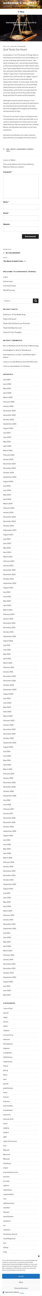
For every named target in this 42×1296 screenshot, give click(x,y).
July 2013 (6, 986)
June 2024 (7, 490)
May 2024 (7, 495)
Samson (6, 1212)
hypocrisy (7, 1115)
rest (4, 1199)
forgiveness (7, 1062)
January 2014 (8, 960)
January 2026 (8, 406)
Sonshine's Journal (20, 3)
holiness (6, 1101)
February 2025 (8, 455)
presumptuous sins (10, 1172)
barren (5, 1022)
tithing (5, 1247)
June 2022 (7, 597)
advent (6, 1013)
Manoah (6, 1150)
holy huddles (8, 1106)
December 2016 (9, 818)
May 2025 (7, 442)
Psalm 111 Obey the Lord (12, 328)
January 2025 (8, 459)
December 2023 (9, 517)
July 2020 (7, 698)
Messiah (6, 1159)
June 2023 (7, 543)
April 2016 (7, 853)
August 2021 (8, 641)
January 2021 (8, 672)
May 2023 (7, 548)
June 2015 (7, 898)
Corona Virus (8, 1035)
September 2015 (9, 884)
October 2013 (8, 973)
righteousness (8, 1203)
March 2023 (7, 557)
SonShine (21, 46)
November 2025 (9, 415)
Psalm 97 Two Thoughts (12, 332)
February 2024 (8, 508)
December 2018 (9, 783)
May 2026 (7, 388)
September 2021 (9, 636)
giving (5, 1070)
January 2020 (8, 725)
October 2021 (8, 632)
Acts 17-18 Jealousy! (23, 350)
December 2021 (9, 623)
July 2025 (7, 433)
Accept (21, 1276)
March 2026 (7, 397)
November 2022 (9, 574)
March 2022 (7, 610)
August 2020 (8, 694)
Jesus (5, 1124)
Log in (5, 277)
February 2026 (8, 402)
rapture (6, 1185)
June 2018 (7, 805)
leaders (6, 1132)
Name (6, 202)
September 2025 (9, 424)
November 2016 (9, 822)
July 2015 (6, 893)
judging (6, 1128)
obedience (7, 1163)
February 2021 (8, 667)
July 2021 (6, 645)
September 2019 (9, 743)
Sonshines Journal (25, 149)
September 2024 (9, 477)
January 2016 (8, 867)
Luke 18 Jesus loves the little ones (24, 362)
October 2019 (8, 738)
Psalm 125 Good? (9, 319)
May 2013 (7, 995)
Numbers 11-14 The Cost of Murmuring (23, 346)
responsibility (8, 1194)
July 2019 (6, 751)
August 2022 (8, 588)
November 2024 (9, 468)
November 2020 (9, 681)
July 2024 (7, 486)
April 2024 (7, 499)
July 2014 (6, 933)
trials (5, 1252)
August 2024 (8, 481)
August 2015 (8, 889)
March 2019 (7, 769)
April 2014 (7, 946)
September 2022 (9, 583)
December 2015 (9, 871)
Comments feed (9, 286)
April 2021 (7, 659)
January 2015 (8, 920)
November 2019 (9, 734)
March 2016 (7, 858)
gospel (5, 1084)
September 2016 (9, 831)
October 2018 (8, 791)
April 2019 (7, 765)
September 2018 (9, 796)
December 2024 (9, 464)
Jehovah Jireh (8, 1119)
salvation (6, 1208)
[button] (39, 1256)
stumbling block (9, 1239)
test (8, 151)
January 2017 (8, 813)
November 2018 (9, 787)
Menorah (6, 1154)
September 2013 (9, 977)
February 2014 (8, 955)
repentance (7, 1190)
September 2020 (9, 690)
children (6, 1031)
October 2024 (8, 473)
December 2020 (9, 676)
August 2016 (8, 836)
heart (13, 149)
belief (5, 1026)
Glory (5, 1075)
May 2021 (7, 654)
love (4, 1146)
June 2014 (7, 937)
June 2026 (7, 384)
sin (4, 1225)
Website (6, 224)
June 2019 (7, 756)
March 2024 (7, 504)
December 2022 (9, 570)
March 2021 (7, 663)
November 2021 (9, 628)
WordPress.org (9, 290)
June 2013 (7, 990)
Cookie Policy (20, 1293)
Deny (21, 1282)
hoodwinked (8, 1110)
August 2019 (8, 747)
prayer (5, 1168)
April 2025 (7, 446)
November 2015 (9, 875)
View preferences (21, 1288)
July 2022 (6, 592)
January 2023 (8, 566)
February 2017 (8, 809)
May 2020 (7, 707)
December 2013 (9, 964)
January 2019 (8, 778)
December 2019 (9, 729)
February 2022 (8, 614)
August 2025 (8, 428)
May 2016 (7, 849)
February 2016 (8, 862)
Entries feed (8, 281)
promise (6, 1177)
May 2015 (7, 902)
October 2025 (8, 420)
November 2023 (9, 521)
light (5, 1137)
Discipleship (8, 1044)
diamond (6, 1039)
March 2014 (7, 951)
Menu (22, 12)
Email (6, 213)
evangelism (7, 1053)
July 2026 (7, 380)
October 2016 (8, 827)
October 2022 (8, 579)
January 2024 (8, 512)
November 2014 (9, 924)
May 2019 (7, 760)
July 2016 (6, 840)
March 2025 (7, 451)
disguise (6, 1048)
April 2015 (7, 906)
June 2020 (7, 703)
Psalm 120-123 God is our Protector (16, 323)
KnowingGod (8, 350)
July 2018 (6, 800)
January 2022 (8, 619)
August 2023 (8, 535)
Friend (5, 1066)
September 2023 (9, 530)
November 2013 (9, 968)
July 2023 (7, 539)
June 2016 (7, 844)
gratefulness (8, 1088)
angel (5, 1017)
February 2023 (8, 561)
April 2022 (7, 605)
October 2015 (8, 880)
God (8, 149)
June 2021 (7, 650)
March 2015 (7, 911)
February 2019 (8, 774)
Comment (7, 172)
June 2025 (7, 437)
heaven (6, 1097)
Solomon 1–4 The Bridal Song (14, 315)
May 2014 (7, 942)
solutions (6, 1230)
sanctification (8, 1217)
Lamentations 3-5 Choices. (20, 366)
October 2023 (8, 526)
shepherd (7, 1221)
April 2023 (7, 552)
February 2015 (8, 915)
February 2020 (8, 721)
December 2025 (9, 411)
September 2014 (9, 929)
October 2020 (8, 685)
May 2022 (7, 601)
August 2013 (8, 982)
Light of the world (10, 1141)
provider (6, 1181)
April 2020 (7, 712)
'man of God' (8, 1008)
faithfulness (7, 1057)
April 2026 (7, 393)
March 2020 (7, 716)
